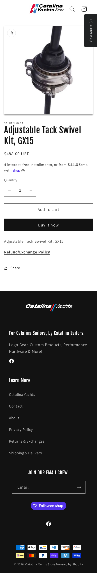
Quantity (10, 180)
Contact (16, 406)
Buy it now (48, 225)
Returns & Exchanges (26, 441)
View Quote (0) (91, 30)
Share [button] (15, 267)
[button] (11, 9)
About (14, 417)
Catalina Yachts (22, 394)
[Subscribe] (79, 487)
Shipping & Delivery (25, 452)
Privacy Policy (21, 429)
